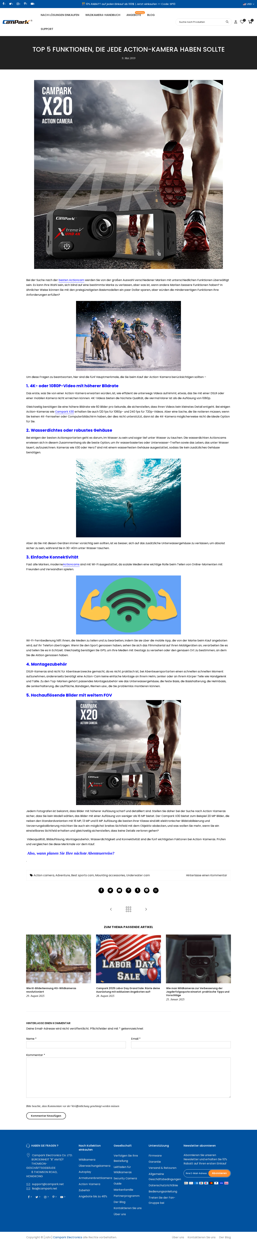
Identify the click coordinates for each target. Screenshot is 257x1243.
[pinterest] (128, 890)
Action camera (44, 875)
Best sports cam (82, 875)
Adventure (62, 875)
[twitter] (110, 890)
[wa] (156, 890)
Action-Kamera (89, 1184)
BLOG (151, 15)
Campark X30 (64, 412)
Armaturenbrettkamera (95, 1178)
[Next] (227, 968)
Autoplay (85, 1172)
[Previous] (29, 968)
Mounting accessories (110, 875)
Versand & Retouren (162, 1168)
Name (31, 1039)
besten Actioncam (71, 280)
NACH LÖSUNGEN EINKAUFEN (60, 15)
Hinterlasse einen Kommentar (206, 875)
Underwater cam (138, 875)
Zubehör (84, 1190)
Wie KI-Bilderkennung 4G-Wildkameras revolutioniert (51, 989)
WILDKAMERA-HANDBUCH (102, 15)
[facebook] (101, 890)
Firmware (155, 1156)
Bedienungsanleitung (163, 1191)
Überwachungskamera (94, 1166)
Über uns (120, 1214)
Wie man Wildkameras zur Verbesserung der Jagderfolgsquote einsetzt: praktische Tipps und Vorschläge (197, 991)
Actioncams (71, 564)
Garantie (155, 1162)
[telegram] (146, 890)
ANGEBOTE (135, 14)
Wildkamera (87, 1160)
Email (136, 1039)
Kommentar (35, 1055)
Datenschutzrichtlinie (163, 1185)
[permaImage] (137, 890)
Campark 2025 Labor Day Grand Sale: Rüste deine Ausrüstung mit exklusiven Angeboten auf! (128, 989)
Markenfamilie (123, 1190)
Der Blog (119, 1202)
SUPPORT (47, 29)
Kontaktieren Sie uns (128, 1208)
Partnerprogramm (127, 1196)
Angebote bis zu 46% (93, 1196)
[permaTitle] (119, 890)
